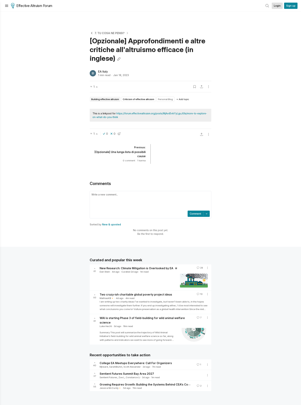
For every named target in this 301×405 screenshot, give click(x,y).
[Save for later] (194, 86)
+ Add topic (182, 99)
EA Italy (103, 71)
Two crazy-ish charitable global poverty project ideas (136, 294)
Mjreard (104, 366)
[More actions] (208, 86)
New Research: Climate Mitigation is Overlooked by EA (137, 268)
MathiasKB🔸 (107, 298)
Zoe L (121, 377)
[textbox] (150, 201)
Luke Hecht (106, 326)
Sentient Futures (108, 377)
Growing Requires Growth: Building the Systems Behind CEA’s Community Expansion (157, 384)
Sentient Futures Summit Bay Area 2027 (127, 373)
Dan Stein (105, 271)
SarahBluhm (115, 366)
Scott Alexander (132, 366)
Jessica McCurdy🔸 (110, 388)
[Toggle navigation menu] (6, 6)
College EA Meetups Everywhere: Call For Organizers (136, 363)
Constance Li (133, 377)
